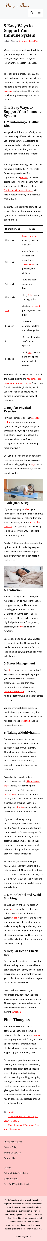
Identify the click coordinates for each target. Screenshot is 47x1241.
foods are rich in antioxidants (18, 190)
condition (16, 1011)
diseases (8, 90)
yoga (33, 464)
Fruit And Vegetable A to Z (17, 1184)
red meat (35, 306)
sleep (27, 509)
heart (21, 626)
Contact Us (9, 1158)
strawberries (28, 264)
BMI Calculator (11, 1178)
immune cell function (14, 691)
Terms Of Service (12, 1152)
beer (12, 909)
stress (11, 669)
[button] (32, 13)
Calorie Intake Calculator (16, 1173)
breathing (25, 720)
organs (36, 1035)
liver (29, 352)
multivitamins (10, 794)
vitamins (20, 807)
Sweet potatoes (30, 235)
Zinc (7, 310)
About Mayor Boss (13, 1141)
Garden (7, 1167)
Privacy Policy (10, 1147)
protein (23, 177)
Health (11, 1112)
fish (30, 295)
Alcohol (15, 917)
